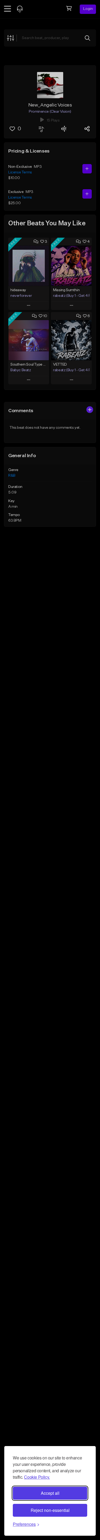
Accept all (50, 1493)
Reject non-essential (50, 1510)
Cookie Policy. (37, 1477)
